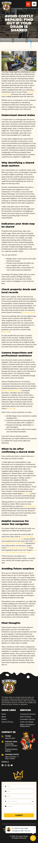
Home (4, 714)
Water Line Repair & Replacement (27, 725)
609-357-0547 (10, 738)
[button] (34, 4)
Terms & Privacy (7, 722)
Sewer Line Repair (27, 722)
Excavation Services (27, 719)
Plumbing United (28, 312)
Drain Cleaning (25, 717)
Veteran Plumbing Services (12, 390)
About (4, 717)
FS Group (26, 493)
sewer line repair (30, 506)
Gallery (4, 719)
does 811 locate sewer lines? (17, 548)
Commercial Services (27, 714)
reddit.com (6, 332)
